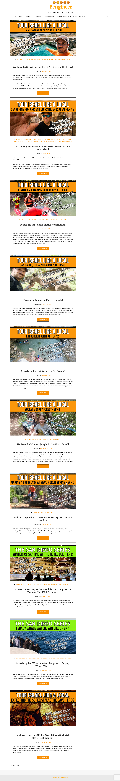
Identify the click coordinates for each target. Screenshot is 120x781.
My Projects (38, 17)
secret (48, 62)
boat (23, 658)
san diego (63, 584)
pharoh (46, 141)
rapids (65, 220)
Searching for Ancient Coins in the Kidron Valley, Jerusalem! (43, 148)
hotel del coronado (36, 584)
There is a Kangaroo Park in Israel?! (43, 300)
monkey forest (41, 439)
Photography (49, 17)
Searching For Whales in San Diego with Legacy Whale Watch (43, 665)
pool (39, 62)
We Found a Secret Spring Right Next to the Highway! (43, 67)
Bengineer (60, 7)
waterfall (53, 366)
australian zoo (30, 295)
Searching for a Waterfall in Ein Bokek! (43, 371)
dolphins (36, 658)
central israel (37, 730)
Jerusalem (16, 141)
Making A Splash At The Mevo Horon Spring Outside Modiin (42, 519)
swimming (54, 62)
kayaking (42, 220)
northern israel (58, 220)
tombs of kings (67, 141)
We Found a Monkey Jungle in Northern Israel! (43, 444)
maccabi (32, 141)
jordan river (35, 220)
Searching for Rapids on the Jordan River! (43, 224)
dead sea (40, 366)
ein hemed (25, 60)
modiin (68, 60)
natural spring (32, 62)
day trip (19, 60)
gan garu (46, 295)
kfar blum (49, 220)
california (25, 584)
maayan (42, 512)
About (21, 17)
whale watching (61, 658)
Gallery (28, 17)
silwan (51, 141)
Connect (82, 17)
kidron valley (24, 141)
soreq (49, 730)
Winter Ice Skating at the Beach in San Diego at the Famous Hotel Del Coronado (42, 591)
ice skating (46, 584)
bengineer (22, 220)
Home (14, 17)
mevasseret (61, 60)
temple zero (58, 141)
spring (52, 512)
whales (69, 658)
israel (28, 220)
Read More (42, 93)
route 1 (43, 62)
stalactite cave (56, 730)
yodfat (59, 439)
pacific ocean (55, 584)
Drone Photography (64, 17)
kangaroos (57, 295)
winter (69, 584)
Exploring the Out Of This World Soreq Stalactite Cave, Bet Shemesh (43, 736)
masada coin (39, 141)
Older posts (16, 766)
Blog (75, 17)
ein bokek (46, 366)
